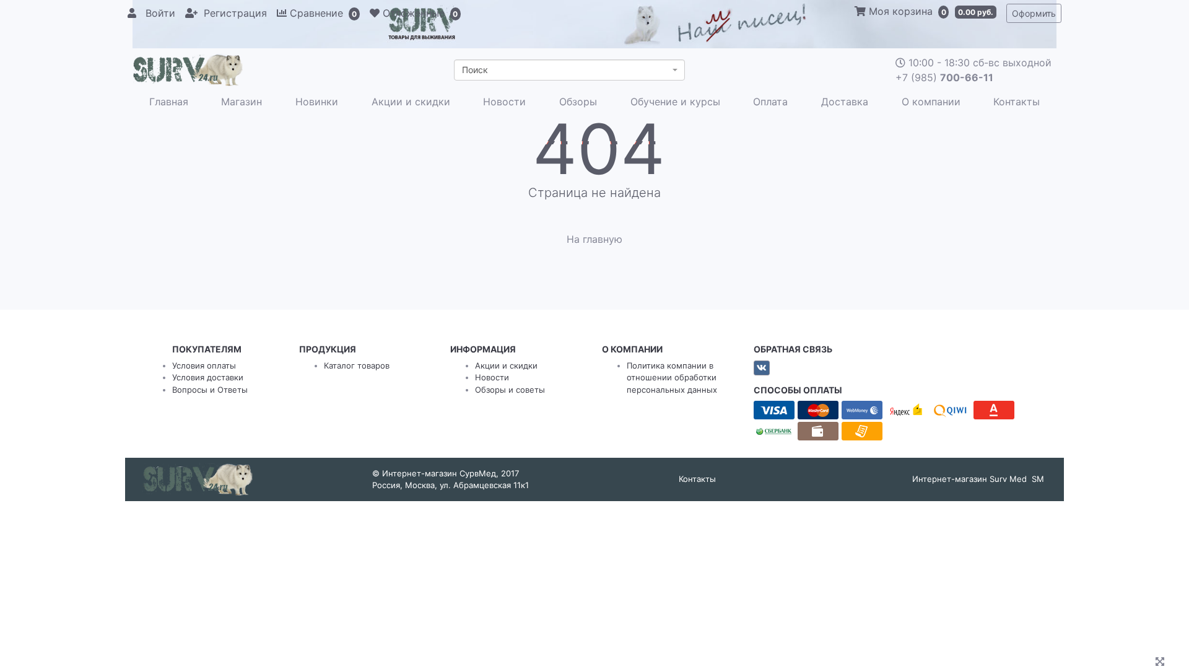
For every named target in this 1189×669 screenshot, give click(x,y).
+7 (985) (944, 77)
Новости (504, 101)
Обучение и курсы (675, 101)
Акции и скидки (411, 101)
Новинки (316, 101)
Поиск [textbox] (475, 69)
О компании (931, 101)
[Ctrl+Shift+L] (1162, 663)
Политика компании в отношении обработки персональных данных (672, 378)
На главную (594, 239)
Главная (168, 101)
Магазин (241, 101)
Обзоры (578, 101)
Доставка (844, 101)
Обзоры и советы (510, 390)
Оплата (770, 101)
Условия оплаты (204, 365)
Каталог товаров (357, 365)
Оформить (1034, 13)
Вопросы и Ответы (210, 390)
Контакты (1016, 101)
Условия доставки (207, 377)
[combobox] (569, 70)
